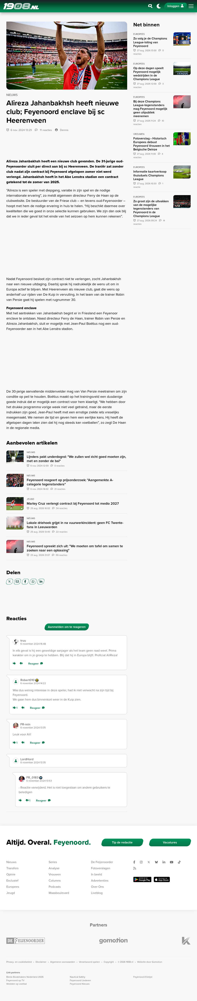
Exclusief (12, 880)
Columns (55, 880)
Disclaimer (41, 962)
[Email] (17, 581)
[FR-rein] (16, 726)
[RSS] (136, 868)
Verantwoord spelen (89, 962)
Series (53, 862)
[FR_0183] (22, 779)
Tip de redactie (122, 842)
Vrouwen (55, 874)
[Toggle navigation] (191, 6)
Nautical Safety (77, 977)
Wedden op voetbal (16, 984)
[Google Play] (142, 879)
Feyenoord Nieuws (80, 984)
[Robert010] (16, 682)
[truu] (16, 642)
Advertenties (99, 880)
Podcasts (55, 886)
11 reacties (45, 130)
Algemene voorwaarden (62, 962)
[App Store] (162, 879)
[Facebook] (25, 581)
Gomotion (157, 962)
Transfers (12, 868)
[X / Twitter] (9, 581)
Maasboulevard (59, 893)
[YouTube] (173, 862)
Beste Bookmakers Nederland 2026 (24, 977)
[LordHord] (16, 761)
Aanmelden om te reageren (67, 627)
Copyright (109, 962)
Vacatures (170, 842)
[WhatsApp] (33, 581)
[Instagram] (143, 862)
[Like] (15, 664)
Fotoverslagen (100, 868)
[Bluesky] (158, 862)
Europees (12, 886)
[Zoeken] (150, 6)
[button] (72, 642)
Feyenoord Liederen (80, 980)
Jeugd (10, 893)
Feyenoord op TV (15, 980)
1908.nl (21, 6)
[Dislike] (22, 664)
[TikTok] (181, 862)
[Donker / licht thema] (158, 6)
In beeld (96, 874)
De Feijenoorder (102, 862)
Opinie (10, 874)
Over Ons (97, 886)
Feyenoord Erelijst (142, 977)
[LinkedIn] (41, 581)
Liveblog (97, 893)
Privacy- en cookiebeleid (19, 962)
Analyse (54, 868)
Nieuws (11, 862)
